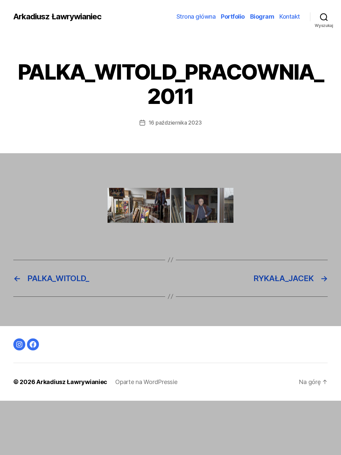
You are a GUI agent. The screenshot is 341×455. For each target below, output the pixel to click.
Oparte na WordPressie (146, 381)
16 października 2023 (175, 122)
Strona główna (196, 16)
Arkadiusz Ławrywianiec (57, 17)
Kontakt (289, 16)
